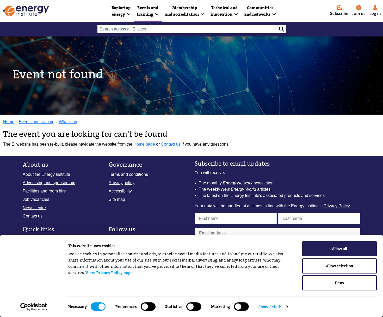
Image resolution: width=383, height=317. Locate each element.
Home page (144, 144)
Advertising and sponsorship (49, 183)
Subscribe (339, 13)
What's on (68, 122)
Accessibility (120, 191)
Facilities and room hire (44, 191)
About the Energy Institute (46, 174)
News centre (34, 208)
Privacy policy (121, 183)
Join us (358, 13)
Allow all (339, 248)
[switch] (148, 306)
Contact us (171, 144)
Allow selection (339, 266)
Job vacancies (36, 199)
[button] (121, 11)
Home (8, 122)
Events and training (36, 122)
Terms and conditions (128, 174)
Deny (339, 282)
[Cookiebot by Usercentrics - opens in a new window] (34, 307)
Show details (270, 306)
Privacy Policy (337, 206)
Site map (117, 199)
